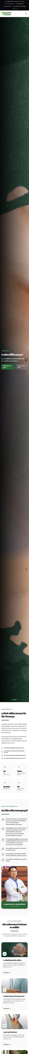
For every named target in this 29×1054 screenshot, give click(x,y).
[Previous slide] (3, 359)
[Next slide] (26, 359)
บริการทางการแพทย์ (21, 366)
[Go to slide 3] (16, 699)
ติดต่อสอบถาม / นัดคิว (7, 366)
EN (17, 9)
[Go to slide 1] (12, 699)
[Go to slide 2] (13, 699)
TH (15, 9)
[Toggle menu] (26, 13)
